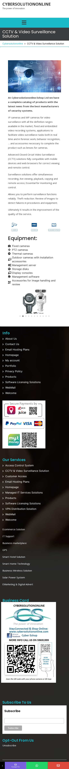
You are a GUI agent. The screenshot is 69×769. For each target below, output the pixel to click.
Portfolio (10, 365)
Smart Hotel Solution (13, 556)
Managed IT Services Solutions (24, 492)
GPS (4, 550)
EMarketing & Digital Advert (17, 584)
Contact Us (12, 344)
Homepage (12, 355)
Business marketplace (14, 543)
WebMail (10, 387)
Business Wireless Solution (17, 570)
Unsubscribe (9, 745)
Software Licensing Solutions (23, 382)
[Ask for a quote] (58, 765)
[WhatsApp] (36, 765)
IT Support (8, 536)
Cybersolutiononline (26, 4)
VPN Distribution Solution (20, 508)
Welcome (10, 393)
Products (10, 376)
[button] (11, 301)
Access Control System (19, 465)
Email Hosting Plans (17, 349)
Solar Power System (13, 577)
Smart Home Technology (16, 563)
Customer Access (16, 476)
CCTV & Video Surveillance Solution (27, 470)
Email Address (12, 716)
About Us (11, 338)
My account (12, 360)
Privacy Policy (13, 371)
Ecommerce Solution (13, 529)
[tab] (24, 22)
